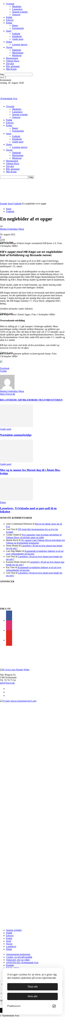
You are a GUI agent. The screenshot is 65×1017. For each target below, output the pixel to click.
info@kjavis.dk (7, 683)
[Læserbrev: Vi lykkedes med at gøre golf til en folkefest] (16, 499)
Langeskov (17, 9)
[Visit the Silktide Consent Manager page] (54, 1006)
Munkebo (16, 6)
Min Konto (11, 69)
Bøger (15, 25)
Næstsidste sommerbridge (15, 435)
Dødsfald (16, 50)
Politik (9, 17)
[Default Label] (9, 640)
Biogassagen (12, 58)
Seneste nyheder (20, 12)
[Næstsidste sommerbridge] (16, 426)
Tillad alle (32, 986)
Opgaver (16, 14)
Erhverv (10, 20)
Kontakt (10, 965)
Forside (3, 203)
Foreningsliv (18, 28)
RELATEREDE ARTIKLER (15, 400)
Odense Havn (12, 61)
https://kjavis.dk (7, 394)
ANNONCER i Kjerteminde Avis (22, 962)
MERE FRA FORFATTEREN (47, 400)
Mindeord (16, 55)
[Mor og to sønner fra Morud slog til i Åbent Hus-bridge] (16, 461)
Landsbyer (11, 946)
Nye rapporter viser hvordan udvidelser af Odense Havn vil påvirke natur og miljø (34, 536)
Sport (8, 31)
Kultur (9, 22)
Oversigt (10, 3)
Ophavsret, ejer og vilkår (18, 959)
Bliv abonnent (13, 66)
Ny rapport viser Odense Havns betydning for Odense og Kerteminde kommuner (35, 541)
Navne (9, 47)
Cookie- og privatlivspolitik (19, 957)
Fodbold (16, 33)
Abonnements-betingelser (18, 954)
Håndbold (17, 36)
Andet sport (17, 39)
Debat (9, 42)
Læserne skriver (19, 44)
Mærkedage (17, 52)
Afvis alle (32, 996)
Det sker (10, 63)
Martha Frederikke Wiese (12, 229)
